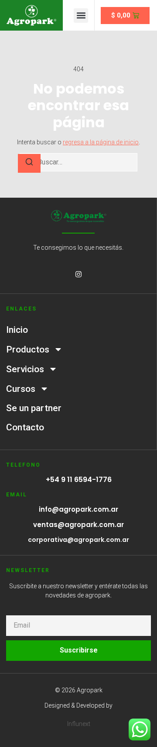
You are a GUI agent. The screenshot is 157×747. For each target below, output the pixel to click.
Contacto (25, 427)
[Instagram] (78, 274)
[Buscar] (29, 163)
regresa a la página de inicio (101, 142)
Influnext (78, 723)
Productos (27, 349)
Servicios (25, 369)
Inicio (17, 330)
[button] (81, 15)
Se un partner (33, 408)
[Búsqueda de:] (78, 162)
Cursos (20, 389)
